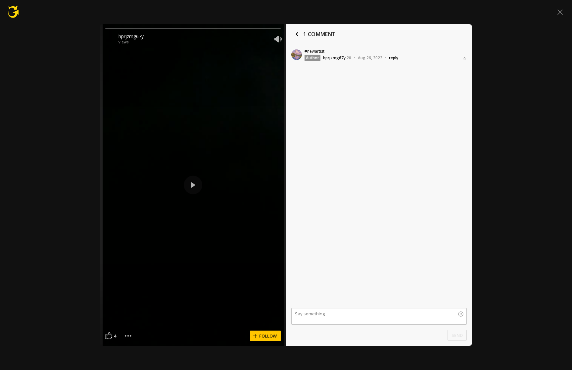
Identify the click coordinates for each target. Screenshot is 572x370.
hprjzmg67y (131, 36)
